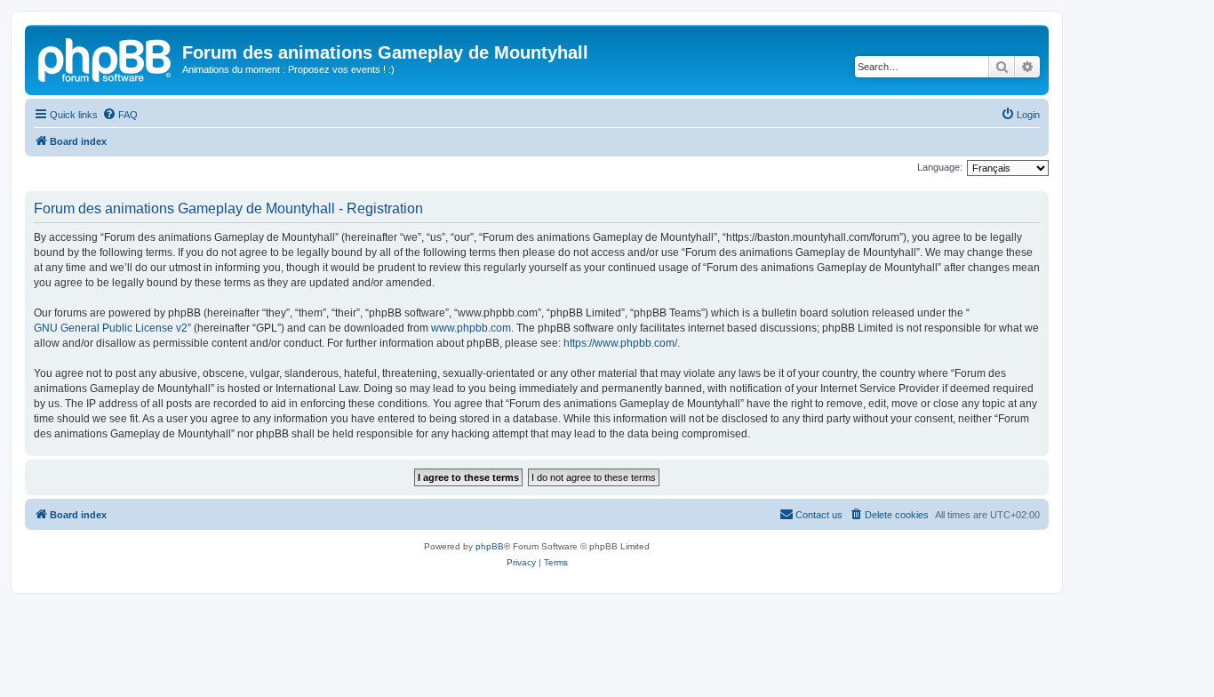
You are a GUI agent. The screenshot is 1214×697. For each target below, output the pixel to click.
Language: (939, 167)
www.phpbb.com (471, 328)
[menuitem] (120, 114)
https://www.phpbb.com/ (620, 343)
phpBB (489, 546)
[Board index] (105, 57)
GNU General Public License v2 (111, 328)
